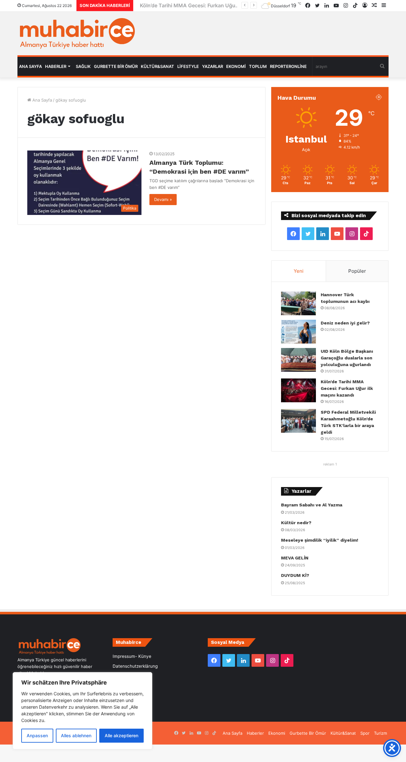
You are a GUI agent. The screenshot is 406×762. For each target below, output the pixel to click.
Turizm (380, 733)
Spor (365, 733)
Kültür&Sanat (157, 66)
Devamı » (163, 199)
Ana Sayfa (30, 66)
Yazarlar (212, 66)
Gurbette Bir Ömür (116, 66)
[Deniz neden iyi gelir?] (298, 332)
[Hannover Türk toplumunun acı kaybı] (298, 303)
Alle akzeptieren (121, 735)
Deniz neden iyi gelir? (345, 322)
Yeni (299, 271)
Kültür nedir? (296, 522)
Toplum (258, 66)
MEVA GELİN (294, 557)
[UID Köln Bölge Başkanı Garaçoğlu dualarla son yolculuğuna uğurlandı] (298, 360)
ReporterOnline (288, 66)
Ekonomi (236, 66)
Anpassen (37, 735)
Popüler (357, 271)
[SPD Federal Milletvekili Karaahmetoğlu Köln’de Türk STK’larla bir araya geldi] (298, 421)
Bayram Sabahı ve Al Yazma (311, 504)
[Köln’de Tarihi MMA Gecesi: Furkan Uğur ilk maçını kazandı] (298, 390)
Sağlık (83, 66)
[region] (82, 710)
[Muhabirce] (76, 33)
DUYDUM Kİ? (295, 575)
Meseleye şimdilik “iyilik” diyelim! (321, 540)
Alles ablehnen (76, 735)
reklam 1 (330, 464)
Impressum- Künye (132, 656)
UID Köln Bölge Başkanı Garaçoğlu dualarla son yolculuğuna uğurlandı (347, 358)
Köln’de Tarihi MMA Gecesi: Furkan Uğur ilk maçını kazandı (207, 5)
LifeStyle (188, 66)
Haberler (55, 66)
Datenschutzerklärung (135, 666)
